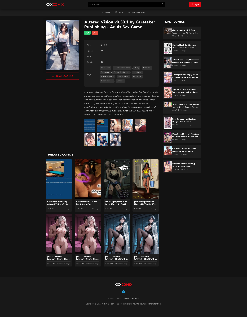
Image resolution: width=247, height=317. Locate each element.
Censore (120, 81)
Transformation (106, 81)
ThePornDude (137, 12)
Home (107, 12)
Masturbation (123, 76)
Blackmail (147, 68)
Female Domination (121, 72)
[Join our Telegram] (123, 292)
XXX (55, 4)
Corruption (105, 72)
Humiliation (137, 72)
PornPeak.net (131, 298)
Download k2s (64, 76)
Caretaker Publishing (122, 68)
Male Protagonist (107, 76)
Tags (120, 12)
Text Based (137, 76)
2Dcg (137, 68)
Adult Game (105, 68)
